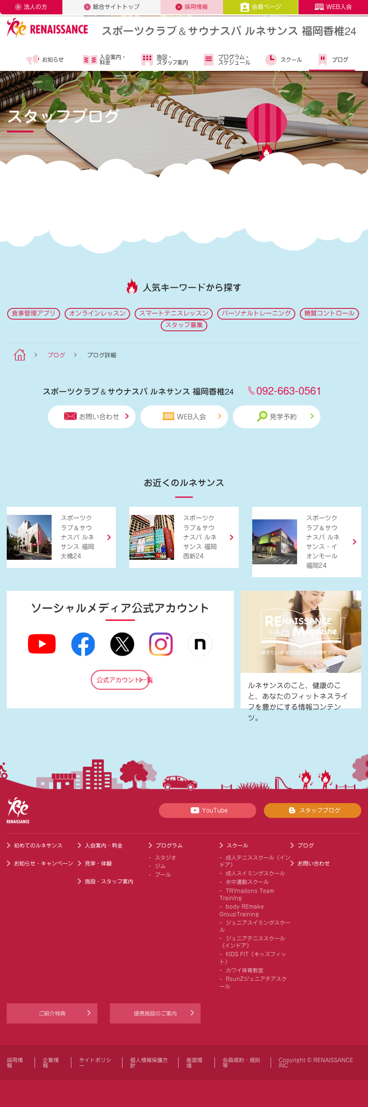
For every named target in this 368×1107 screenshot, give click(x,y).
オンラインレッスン (97, 313)
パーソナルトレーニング (256, 313)
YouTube (215, 810)
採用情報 (196, 7)
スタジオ (165, 857)
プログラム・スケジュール (234, 59)
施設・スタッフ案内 (172, 59)
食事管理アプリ (34, 313)
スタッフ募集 (184, 325)
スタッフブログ (319, 810)
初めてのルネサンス (38, 845)
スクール (291, 59)
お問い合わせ (99, 416)
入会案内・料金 (113, 59)
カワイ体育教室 (244, 970)
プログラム (169, 845)
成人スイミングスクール (255, 873)
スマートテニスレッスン (173, 313)
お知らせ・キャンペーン (43, 863)
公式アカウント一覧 (123, 680)
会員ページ (266, 7)
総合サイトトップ (116, 7)
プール (163, 874)
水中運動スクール (247, 881)
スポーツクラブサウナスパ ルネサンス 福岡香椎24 (228, 30)
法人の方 (35, 7)
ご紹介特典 (52, 1013)
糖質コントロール (329, 313)
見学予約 (283, 416)
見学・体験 (98, 863)
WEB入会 (339, 7)
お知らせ (53, 59)
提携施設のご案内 (155, 1013)
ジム (160, 866)
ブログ (340, 59)
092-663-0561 (289, 390)
